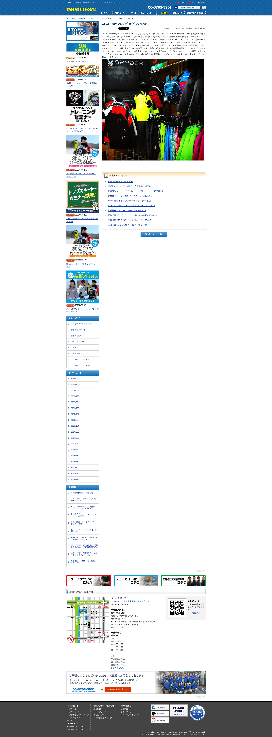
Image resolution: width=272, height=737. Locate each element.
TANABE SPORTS (81, 9)
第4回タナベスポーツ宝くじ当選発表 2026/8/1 (129, 186)
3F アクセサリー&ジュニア (77, 715)
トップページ (105, 13)
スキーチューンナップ (75, 726)
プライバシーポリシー (130, 715)
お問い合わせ (187, 7)
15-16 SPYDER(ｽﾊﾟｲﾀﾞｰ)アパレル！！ (127, 23)
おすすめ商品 (76, 336)
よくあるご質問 (100, 715)
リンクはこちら (194, 613)
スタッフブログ (100, 712)
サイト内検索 (204, 7)
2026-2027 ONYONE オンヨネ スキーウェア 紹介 (131, 205)
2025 (75, 384)
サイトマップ (126, 712)
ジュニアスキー (77, 342)
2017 (75, 432)
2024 (74, 390)
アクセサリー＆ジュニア (81, 324)
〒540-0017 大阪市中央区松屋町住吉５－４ (131, 601)
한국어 (203, 2)
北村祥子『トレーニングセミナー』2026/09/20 (130, 196)
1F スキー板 (71, 709)
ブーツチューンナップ (75, 729)
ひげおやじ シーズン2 (80, 365)
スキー (73, 347)
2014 (74, 450)
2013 (74, 456)
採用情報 (163, 13)
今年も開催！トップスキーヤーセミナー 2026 (129, 201)
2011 (74, 467)
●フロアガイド (72, 706)
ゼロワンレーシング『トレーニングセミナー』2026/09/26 (135, 191)
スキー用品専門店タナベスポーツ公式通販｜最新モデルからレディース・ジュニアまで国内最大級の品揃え (177, 13)
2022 (74, 402)
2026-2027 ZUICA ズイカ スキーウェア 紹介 (128, 225)
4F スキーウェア (73, 718)
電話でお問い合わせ (158, 7)
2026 (74, 378)
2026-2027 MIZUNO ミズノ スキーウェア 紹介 (130, 220)
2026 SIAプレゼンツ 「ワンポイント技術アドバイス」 (133, 215)
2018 (75, 426)
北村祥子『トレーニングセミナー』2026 (127, 210)
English (182, 2)
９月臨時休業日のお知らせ (120, 181)
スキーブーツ (76, 353)
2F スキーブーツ (73, 712)
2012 (75, 462)
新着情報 (97, 709)
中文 (193, 2)
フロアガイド (120, 13)
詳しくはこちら (117, 627)
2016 (75, 438)
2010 (74, 473)
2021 (75, 408)
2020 (75, 414)
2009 (74, 479)
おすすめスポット (78, 330)
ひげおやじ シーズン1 (80, 359)
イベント (133, 13)
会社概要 (124, 709)
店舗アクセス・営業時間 (195, 13)
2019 (74, 420)
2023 (75, 396)
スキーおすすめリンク (103, 718)
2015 (75, 444)
